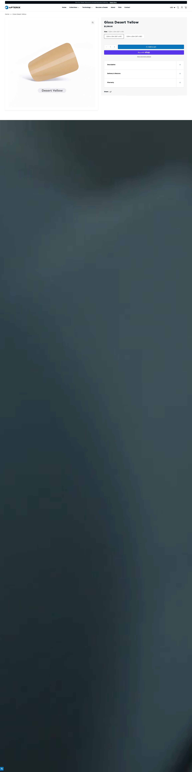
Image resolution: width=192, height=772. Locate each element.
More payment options (144, 56)
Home (7, 14)
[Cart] (186, 7)
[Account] (182, 7)
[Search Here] (178, 7)
